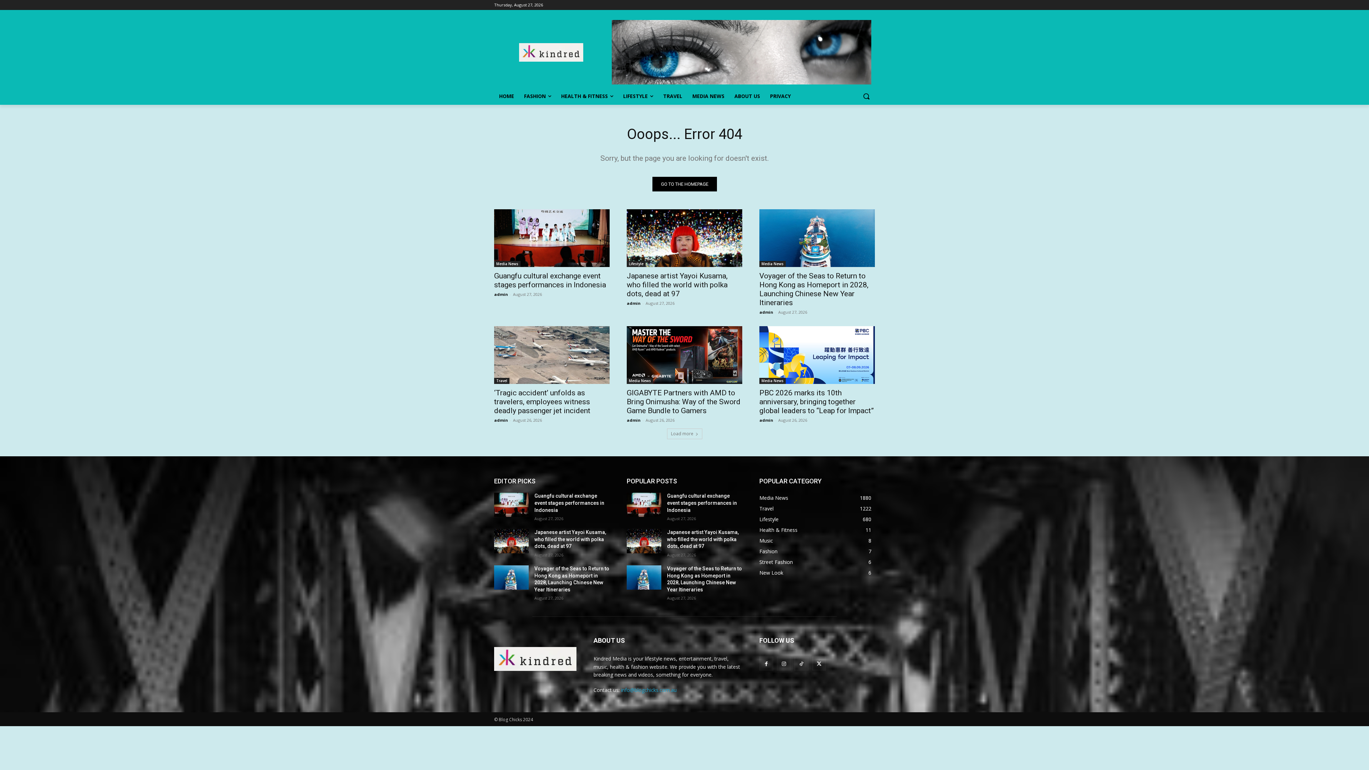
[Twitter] (819, 664)
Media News (507, 263)
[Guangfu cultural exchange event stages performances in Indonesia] (552, 238)
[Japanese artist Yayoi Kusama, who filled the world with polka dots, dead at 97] (684, 238)
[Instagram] (784, 664)
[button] (866, 96)
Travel (501, 380)
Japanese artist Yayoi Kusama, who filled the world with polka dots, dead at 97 (677, 285)
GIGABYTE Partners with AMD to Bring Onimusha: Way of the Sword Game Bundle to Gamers (683, 402)
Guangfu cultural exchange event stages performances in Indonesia (550, 280)
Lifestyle (636, 263)
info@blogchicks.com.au (649, 690)
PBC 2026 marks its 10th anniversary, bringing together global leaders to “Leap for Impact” (816, 402)
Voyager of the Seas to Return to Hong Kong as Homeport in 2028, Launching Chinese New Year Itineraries (813, 289)
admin (501, 294)
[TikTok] (801, 664)
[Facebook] (766, 664)
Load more (682, 434)
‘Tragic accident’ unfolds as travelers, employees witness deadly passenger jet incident (542, 402)
